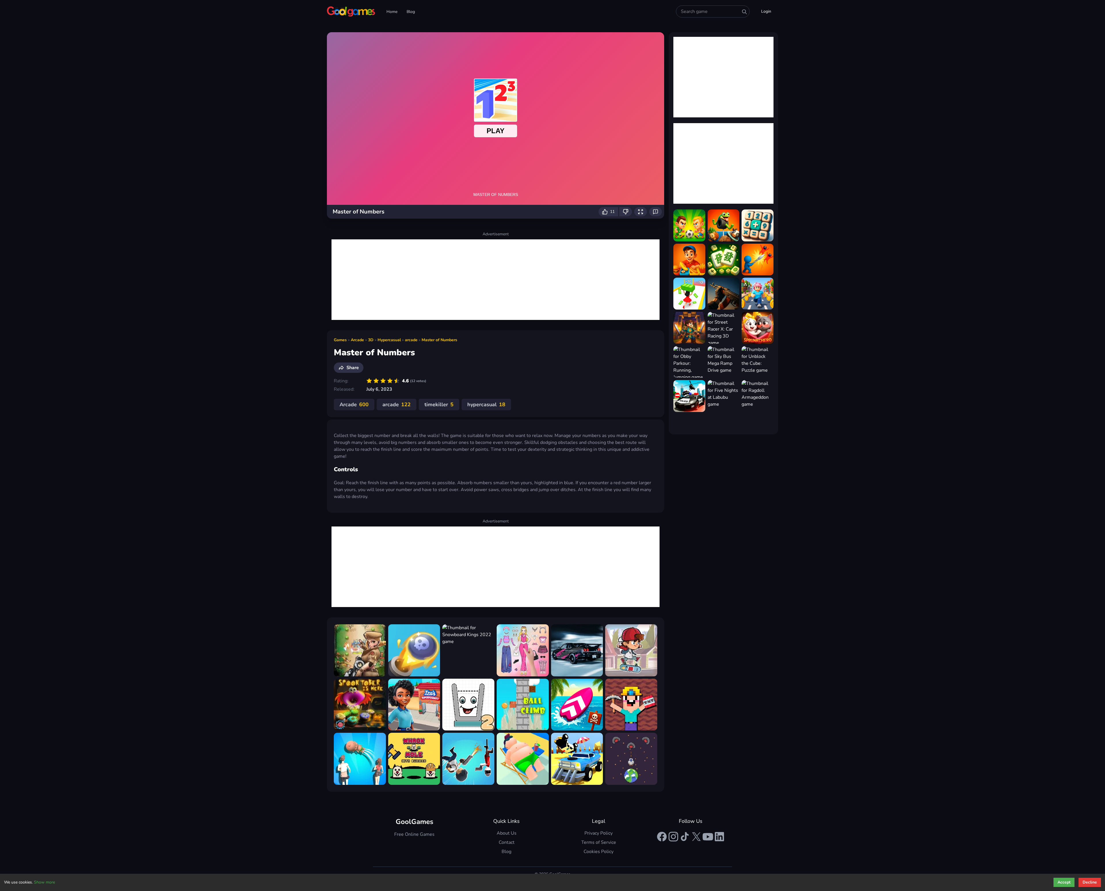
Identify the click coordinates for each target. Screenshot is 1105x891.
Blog (411, 11)
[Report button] (655, 211)
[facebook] (662, 836)
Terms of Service (598, 842)
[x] (696, 836)
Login (766, 11)
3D (371, 340)
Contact (507, 842)
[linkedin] (719, 836)
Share (352, 368)
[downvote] (625, 211)
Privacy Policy (598, 833)
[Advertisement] (496, 279)
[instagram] (673, 836)
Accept (1064, 882)
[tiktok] (685, 836)
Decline (1090, 882)
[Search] (744, 12)
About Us (507, 833)
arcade (411, 340)
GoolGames (414, 821)
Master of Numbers (439, 340)
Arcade (357, 340)
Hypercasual (389, 340)
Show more (44, 882)
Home (391, 11)
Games (340, 340)
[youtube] (708, 836)
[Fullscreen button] (640, 211)
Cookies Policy (599, 851)
